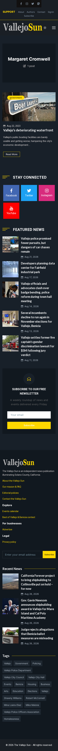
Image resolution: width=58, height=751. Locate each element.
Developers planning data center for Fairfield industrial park (38, 268)
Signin (51, 12)
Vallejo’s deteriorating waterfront (28, 130)
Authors (31, 12)
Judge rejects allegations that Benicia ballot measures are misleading (37, 634)
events (7, 684)
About (21, 12)
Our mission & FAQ (11, 486)
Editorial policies (10, 493)
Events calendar (10, 511)
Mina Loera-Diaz (12, 705)
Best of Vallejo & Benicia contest (18, 517)
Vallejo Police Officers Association (21, 712)
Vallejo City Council (14, 677)
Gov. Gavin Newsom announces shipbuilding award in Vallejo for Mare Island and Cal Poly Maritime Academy (37, 608)
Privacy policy (9, 542)
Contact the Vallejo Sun (14, 499)
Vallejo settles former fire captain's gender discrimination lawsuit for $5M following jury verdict (38, 346)
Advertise (7, 529)
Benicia (19, 684)
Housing (32, 684)
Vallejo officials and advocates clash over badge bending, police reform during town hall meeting (36, 292)
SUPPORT (9, 11)
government (16, 97)
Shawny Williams (12, 698)
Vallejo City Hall (36, 677)
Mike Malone (32, 705)
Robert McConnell (35, 698)
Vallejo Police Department (17, 670)
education (18, 691)
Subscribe (29, 16)
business (45, 684)
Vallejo (7, 663)
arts (6, 691)
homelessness (11, 718)
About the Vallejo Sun (13, 480)
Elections (32, 691)
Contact (41, 12)
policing (37, 663)
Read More (11, 154)
